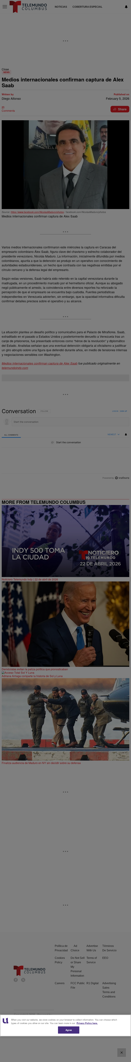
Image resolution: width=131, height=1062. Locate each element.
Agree (69, 1030)
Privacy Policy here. (87, 1023)
